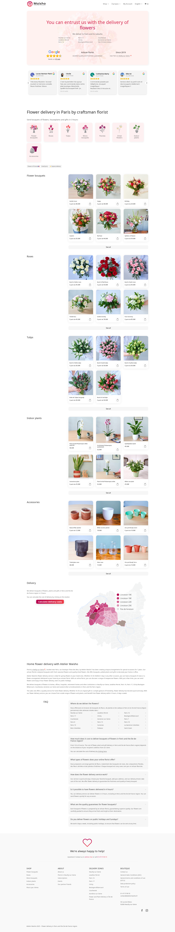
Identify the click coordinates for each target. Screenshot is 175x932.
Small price (44, 166)
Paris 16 (61, 42)
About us (61, 872)
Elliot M (128, 74)
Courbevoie (102, 38)
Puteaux (108, 728)
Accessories (30, 884)
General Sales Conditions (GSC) (130, 875)
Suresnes (108, 725)
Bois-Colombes (81, 728)
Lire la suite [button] (64, 91)
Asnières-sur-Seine (95, 894)
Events (60, 881)
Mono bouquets (32, 878)
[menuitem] (138, 5)
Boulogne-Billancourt (85, 42)
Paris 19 (81, 725)
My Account (127, 4)
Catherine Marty (102, 74)
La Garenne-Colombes (135, 725)
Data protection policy (127, 884)
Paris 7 (135, 719)
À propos (115, 4)
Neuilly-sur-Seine (64, 38)
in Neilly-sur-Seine (123, 56)
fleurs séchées (78, 766)
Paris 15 (108, 722)
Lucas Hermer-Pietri (44, 74)
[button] (54, 55)
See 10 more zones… (105, 42)
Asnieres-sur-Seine (104, 40)
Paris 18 (135, 722)
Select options (90, 204)
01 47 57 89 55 (102, 857)
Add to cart (90, 448)
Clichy (80, 40)
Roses (28, 875)
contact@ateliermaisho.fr (129, 896)
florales (140, 764)
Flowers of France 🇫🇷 (33, 166)
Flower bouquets (32, 872)
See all (108, 247)
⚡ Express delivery (55, 166)
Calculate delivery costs (50, 601)
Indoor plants (31, 881)
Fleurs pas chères (32, 887)
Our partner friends (64, 884)
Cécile (68, 74)
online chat (88, 857)
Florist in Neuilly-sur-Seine (67, 875)
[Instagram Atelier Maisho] (147, 911)
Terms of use (124, 887)
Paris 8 (81, 722)
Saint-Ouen (135, 728)
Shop (105, 4)
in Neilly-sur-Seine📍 (38, 670)
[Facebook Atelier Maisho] (142, 911)
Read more (145, 319)
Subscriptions (62, 878)
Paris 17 (81, 38)
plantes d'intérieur (94, 766)
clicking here (102, 751)
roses (123, 764)
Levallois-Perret (63, 40)
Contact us (124, 872)
